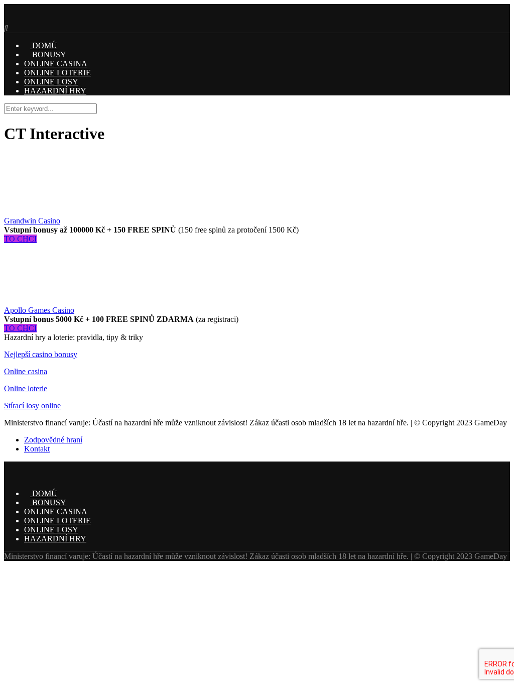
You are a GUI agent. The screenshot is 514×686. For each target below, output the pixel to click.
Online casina (25, 371)
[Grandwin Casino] (34, 211)
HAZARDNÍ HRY (55, 90)
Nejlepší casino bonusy (40, 354)
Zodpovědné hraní (53, 439)
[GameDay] (43, 19)
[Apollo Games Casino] (34, 301)
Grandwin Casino (32, 220)
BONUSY (48, 54)
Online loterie (25, 388)
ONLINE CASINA (55, 63)
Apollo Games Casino (39, 310)
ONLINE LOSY (51, 81)
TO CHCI (20, 239)
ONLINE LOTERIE (57, 72)
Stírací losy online (32, 405)
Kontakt (37, 448)
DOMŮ (43, 45)
